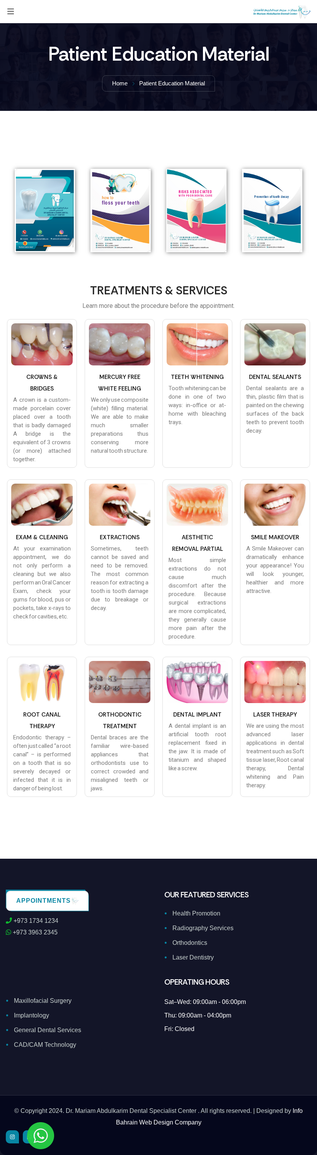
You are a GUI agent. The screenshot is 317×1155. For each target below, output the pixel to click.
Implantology (31, 1015)
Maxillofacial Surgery (43, 1000)
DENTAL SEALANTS (275, 377)
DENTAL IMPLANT (197, 714)
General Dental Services (47, 1030)
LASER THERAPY (275, 714)
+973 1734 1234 (35, 920)
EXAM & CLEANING (42, 537)
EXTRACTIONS (120, 537)
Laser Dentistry (193, 957)
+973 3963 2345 (34, 932)
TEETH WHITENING (197, 377)
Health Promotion (196, 913)
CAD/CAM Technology (45, 1044)
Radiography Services (202, 928)
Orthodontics (189, 942)
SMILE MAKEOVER (275, 537)
